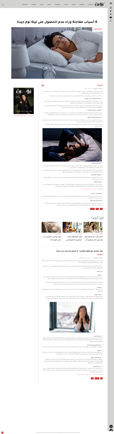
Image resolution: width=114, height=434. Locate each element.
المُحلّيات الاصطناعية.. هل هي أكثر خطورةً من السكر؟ (93, 239)
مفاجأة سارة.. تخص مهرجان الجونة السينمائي (87, 374)
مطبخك (33, 4)
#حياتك (101, 234)
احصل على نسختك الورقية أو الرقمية (23, 116)
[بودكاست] (111, 426)
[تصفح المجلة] (111, 430)
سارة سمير (98, 89)
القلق (92, 378)
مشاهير (82, 4)
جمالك (66, 4)
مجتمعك (57, 4)
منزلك (41, 4)
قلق (101, 378)
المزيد (37, 432)
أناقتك (74, 4)
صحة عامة (97, 378)
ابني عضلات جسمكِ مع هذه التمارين (89, 189)
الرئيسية (90, 4)
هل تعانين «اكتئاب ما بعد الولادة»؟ (52, 238)
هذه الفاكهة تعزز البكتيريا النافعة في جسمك (74, 239)
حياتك (49, 4)
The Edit (24, 4)
